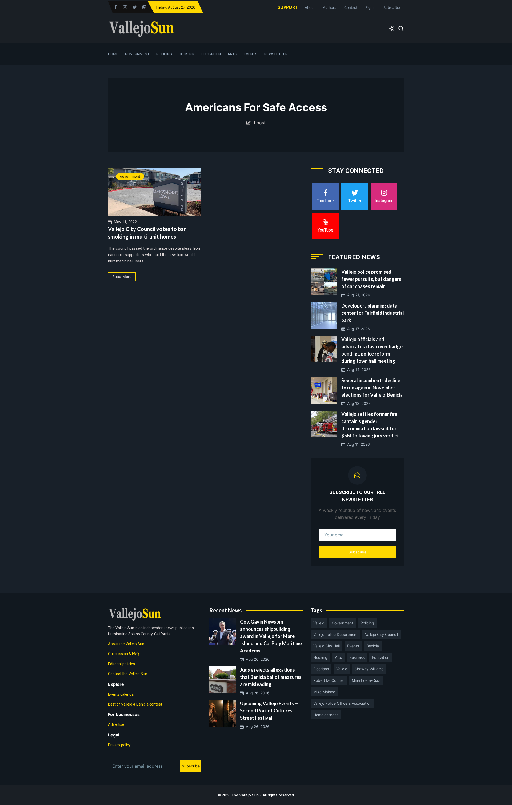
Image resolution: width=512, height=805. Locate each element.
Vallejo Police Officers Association (342, 703)
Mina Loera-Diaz (366, 680)
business (357, 657)
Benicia (372, 646)
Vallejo (318, 623)
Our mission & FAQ (123, 654)
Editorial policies (121, 664)
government (130, 176)
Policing (164, 54)
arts (338, 657)
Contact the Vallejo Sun (127, 674)
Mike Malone (324, 692)
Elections (321, 669)
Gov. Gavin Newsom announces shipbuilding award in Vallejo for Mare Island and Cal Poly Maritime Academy (271, 636)
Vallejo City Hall (326, 646)
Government (137, 54)
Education (211, 54)
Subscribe (391, 7)
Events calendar (121, 694)
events (353, 646)
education (380, 657)
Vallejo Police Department (335, 634)
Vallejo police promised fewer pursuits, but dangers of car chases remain (371, 279)
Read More (121, 276)
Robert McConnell (328, 680)
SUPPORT (288, 7)
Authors (329, 7)
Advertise (116, 724)
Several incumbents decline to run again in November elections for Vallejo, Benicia (372, 387)
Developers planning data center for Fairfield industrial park (372, 313)
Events (251, 54)
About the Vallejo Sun (126, 644)
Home (113, 54)
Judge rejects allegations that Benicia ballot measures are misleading (271, 677)
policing (367, 623)
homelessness (325, 714)
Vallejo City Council (381, 634)
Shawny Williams (369, 669)
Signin (370, 7)
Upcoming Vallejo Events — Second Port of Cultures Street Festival (269, 710)
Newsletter (276, 54)
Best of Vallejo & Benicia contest (135, 704)
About (310, 7)
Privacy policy (119, 745)
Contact (350, 7)
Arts (232, 54)
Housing (186, 54)
